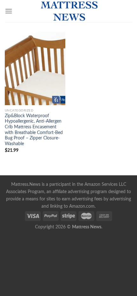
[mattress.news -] (68, 11)
